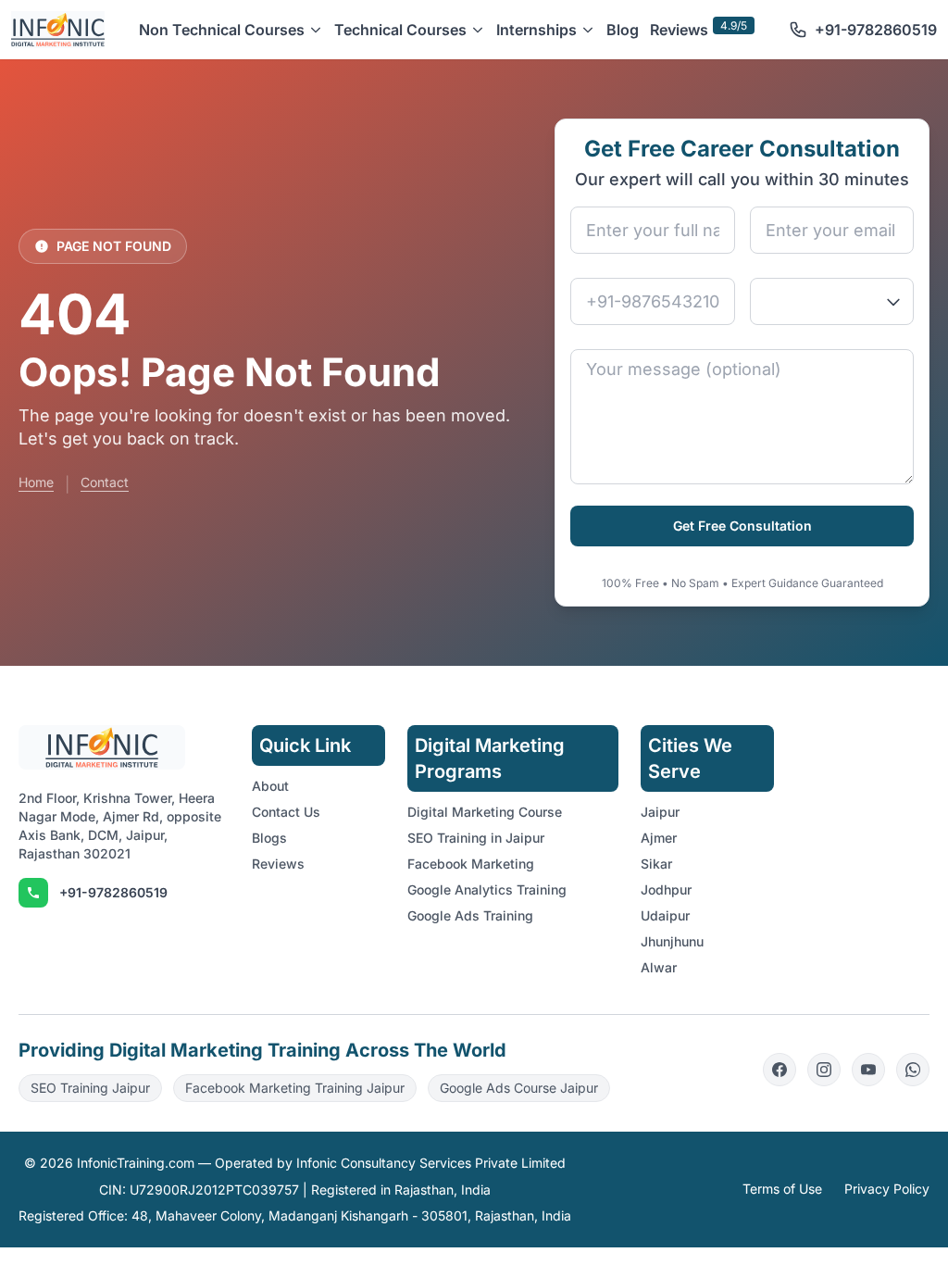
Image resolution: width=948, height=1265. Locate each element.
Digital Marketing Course (484, 812)
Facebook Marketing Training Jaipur (295, 1088)
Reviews (679, 29)
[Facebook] (779, 1069)
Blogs (269, 837)
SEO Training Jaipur (90, 1088)
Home (36, 482)
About (270, 786)
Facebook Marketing (470, 863)
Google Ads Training (470, 915)
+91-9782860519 (113, 892)
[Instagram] (824, 1069)
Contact (105, 482)
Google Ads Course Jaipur (519, 1088)
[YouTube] (868, 1069)
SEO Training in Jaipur (475, 837)
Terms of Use (782, 1188)
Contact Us (286, 812)
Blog (622, 29)
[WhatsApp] (912, 1069)
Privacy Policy (886, 1188)
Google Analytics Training (487, 889)
